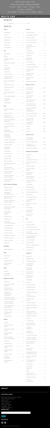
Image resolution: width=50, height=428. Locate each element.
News (42, 16)
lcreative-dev (11, 23)
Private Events (36, 16)
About (31, 16)
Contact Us (46, 16)
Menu (27, 16)
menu (28, 23)
